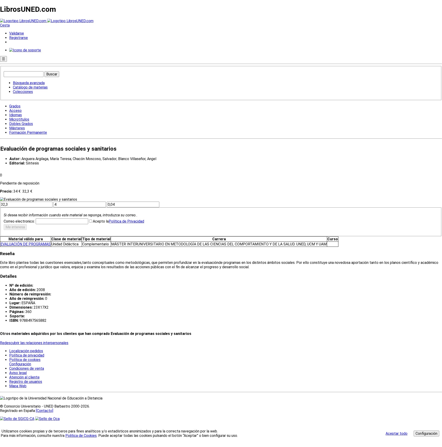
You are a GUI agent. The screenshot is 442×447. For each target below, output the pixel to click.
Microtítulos (19, 119)
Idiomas (15, 115)
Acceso (15, 110)
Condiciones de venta (26, 368)
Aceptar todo (396, 433)
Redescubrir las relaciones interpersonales (34, 343)
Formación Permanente (28, 132)
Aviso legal (18, 373)
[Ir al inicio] (46, 21)
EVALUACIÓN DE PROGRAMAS (25, 244)
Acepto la (101, 221)
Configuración (19, 364)
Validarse (16, 33)
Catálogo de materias (30, 87)
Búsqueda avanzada (29, 83)
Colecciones (23, 91)
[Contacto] (44, 410)
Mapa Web (17, 386)
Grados (14, 106)
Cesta (5, 25)
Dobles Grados (21, 124)
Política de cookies (25, 360)
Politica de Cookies (81, 435)
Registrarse (18, 38)
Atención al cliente (24, 377)
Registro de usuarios (25, 381)
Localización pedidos (26, 351)
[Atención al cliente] (25, 50)
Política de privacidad (26, 355)
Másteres (17, 128)
